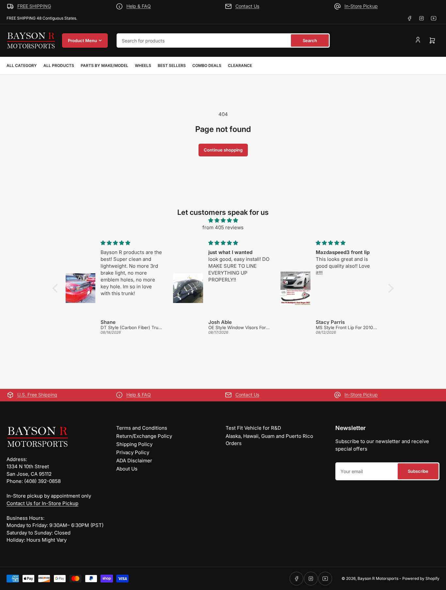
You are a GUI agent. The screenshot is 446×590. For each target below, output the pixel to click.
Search (310, 40)
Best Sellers (172, 65)
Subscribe (418, 471)
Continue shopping (223, 149)
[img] (223, 220)
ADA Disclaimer (134, 460)
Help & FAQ (138, 6)
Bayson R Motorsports (378, 578)
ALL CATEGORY (22, 65)
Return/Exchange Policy (144, 436)
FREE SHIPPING (34, 6)
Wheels (143, 65)
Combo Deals (206, 65)
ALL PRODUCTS (58, 65)
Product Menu (82, 40)
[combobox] (223, 40)
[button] (56, 288)
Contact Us (247, 6)
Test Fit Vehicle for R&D (253, 428)
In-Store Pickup (361, 6)
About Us (126, 469)
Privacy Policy (132, 452)
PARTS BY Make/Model (104, 65)
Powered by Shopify (420, 578)
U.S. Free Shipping (37, 394)
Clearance (240, 65)
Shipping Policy (134, 444)
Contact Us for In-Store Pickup (42, 503)
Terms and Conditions (141, 428)
